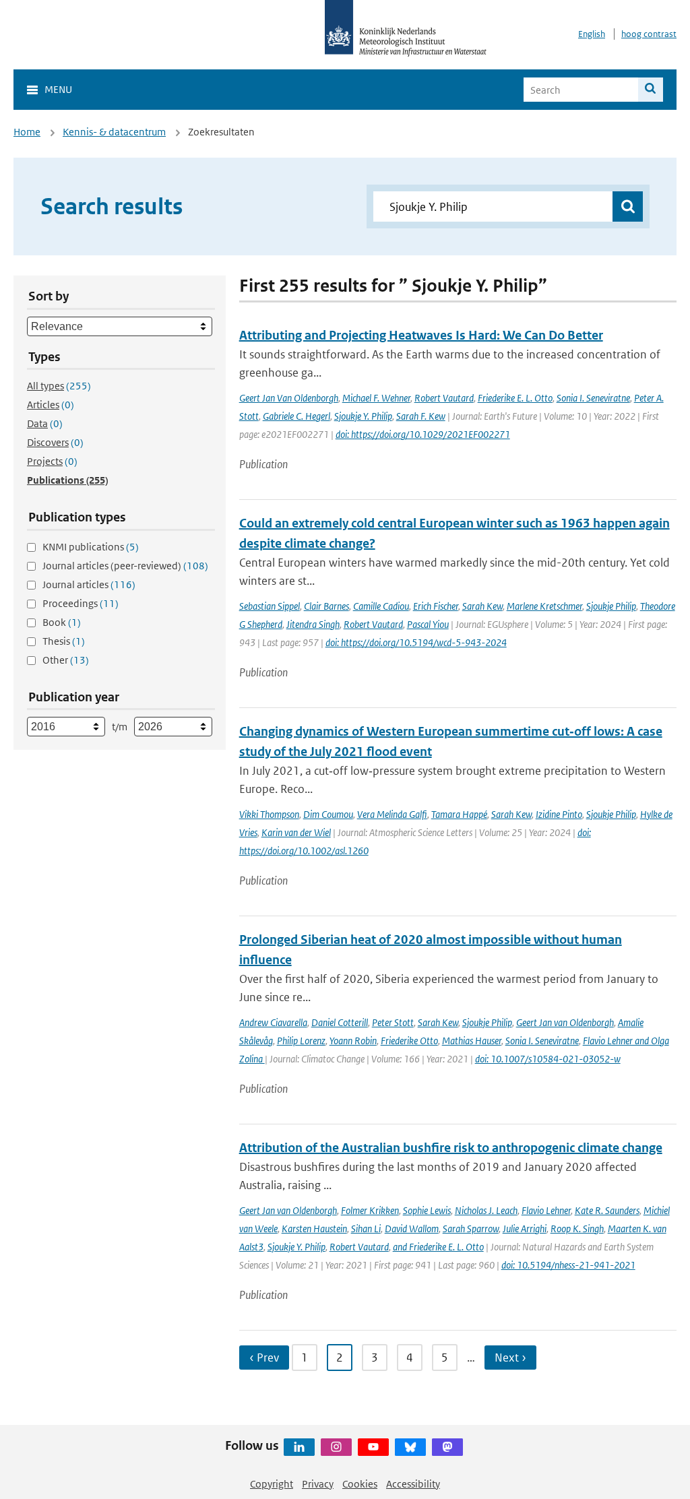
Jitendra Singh (313, 624)
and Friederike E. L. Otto (438, 1246)
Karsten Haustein (314, 1228)
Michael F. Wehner (376, 397)
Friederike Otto (409, 1040)
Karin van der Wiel (296, 832)
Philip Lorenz (301, 1040)
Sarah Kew (482, 606)
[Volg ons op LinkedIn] (299, 1447)
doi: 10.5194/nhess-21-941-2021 (568, 1264)
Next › (510, 1357)
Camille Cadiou (381, 606)
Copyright (271, 1483)
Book (61, 622)
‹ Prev (264, 1357)
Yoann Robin (353, 1040)
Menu (58, 89)
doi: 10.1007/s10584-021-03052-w (548, 1058)
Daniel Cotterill (339, 1022)
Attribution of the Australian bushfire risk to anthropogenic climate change (450, 1147)
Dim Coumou (328, 814)
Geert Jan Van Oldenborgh (288, 397)
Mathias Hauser (471, 1040)
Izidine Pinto (559, 814)
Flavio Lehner (546, 1210)
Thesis (63, 641)
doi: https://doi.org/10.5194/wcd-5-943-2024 (416, 642)
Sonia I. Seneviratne (593, 397)
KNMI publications (90, 546)
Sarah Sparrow (471, 1228)
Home (26, 131)
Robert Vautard (444, 397)
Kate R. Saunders (607, 1210)
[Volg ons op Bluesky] (410, 1447)
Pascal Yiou (428, 624)
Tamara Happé (459, 814)
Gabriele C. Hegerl (296, 416)
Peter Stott (393, 1022)
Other (65, 659)
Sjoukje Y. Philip (363, 416)
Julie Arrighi (524, 1228)
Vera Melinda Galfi (392, 814)
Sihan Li (366, 1228)
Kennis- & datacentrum (114, 131)
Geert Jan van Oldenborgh (565, 1022)
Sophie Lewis (427, 1210)
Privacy (318, 1483)
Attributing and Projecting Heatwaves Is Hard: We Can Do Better (421, 335)
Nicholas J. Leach (486, 1210)
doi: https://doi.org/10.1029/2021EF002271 (423, 434)
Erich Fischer (435, 606)
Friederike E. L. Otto (515, 397)
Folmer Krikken (370, 1210)
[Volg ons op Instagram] (336, 1447)
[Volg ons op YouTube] (373, 1447)
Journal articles (88, 584)
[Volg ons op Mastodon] (447, 1447)
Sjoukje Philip (611, 606)
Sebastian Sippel (269, 606)
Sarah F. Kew (420, 416)
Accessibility (413, 1483)
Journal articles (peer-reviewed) (125, 565)
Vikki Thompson (269, 814)
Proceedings (80, 603)
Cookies (359, 1483)
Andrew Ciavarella (273, 1022)
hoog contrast (649, 34)
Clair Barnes (326, 606)
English (591, 34)
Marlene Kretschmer (544, 606)
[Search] (650, 89)
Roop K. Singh (577, 1228)
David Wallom (412, 1228)
